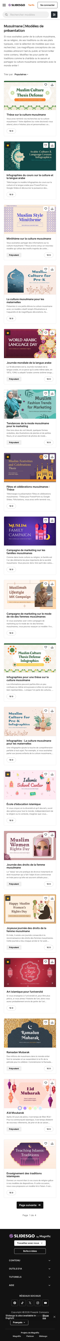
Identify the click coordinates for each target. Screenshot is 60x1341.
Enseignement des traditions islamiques (24, 1175)
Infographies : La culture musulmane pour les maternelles (29, 742)
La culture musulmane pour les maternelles (25, 301)
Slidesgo (43, 1336)
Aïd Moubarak (15, 1112)
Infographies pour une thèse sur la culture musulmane (28, 679)
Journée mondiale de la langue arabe (29, 362)
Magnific (17, 1336)
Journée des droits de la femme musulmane (26, 866)
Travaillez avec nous (28, 1243)
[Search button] (6, 14)
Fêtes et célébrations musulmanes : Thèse (28, 488)
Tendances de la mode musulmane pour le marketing (28, 425)
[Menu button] (4, 5)
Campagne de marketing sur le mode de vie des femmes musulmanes (29, 615)
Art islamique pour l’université (25, 991)
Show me (46, 1316)
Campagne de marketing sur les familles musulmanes (26, 552)
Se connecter (47, 5)
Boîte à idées (30, 1251)
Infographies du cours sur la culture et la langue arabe (30, 177)
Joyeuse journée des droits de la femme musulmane (26, 930)
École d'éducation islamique (24, 804)
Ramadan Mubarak (18, 1052)
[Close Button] (54, 1316)
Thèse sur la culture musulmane (26, 114)
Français (17, 1322)
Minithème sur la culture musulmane (29, 238)
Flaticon (30, 1336)
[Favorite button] (45, 84)
